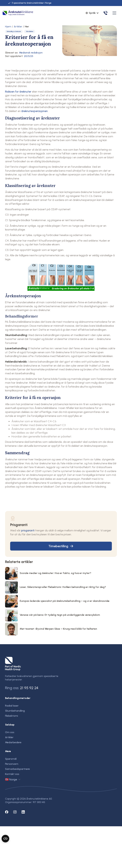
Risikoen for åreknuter (18, 91)
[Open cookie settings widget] (5, 838)
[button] (114, 13)
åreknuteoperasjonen (34, 111)
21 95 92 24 (29, 687)
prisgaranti (27, 530)
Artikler (18, 26)
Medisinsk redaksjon (31, 52)
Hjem (8, 26)
